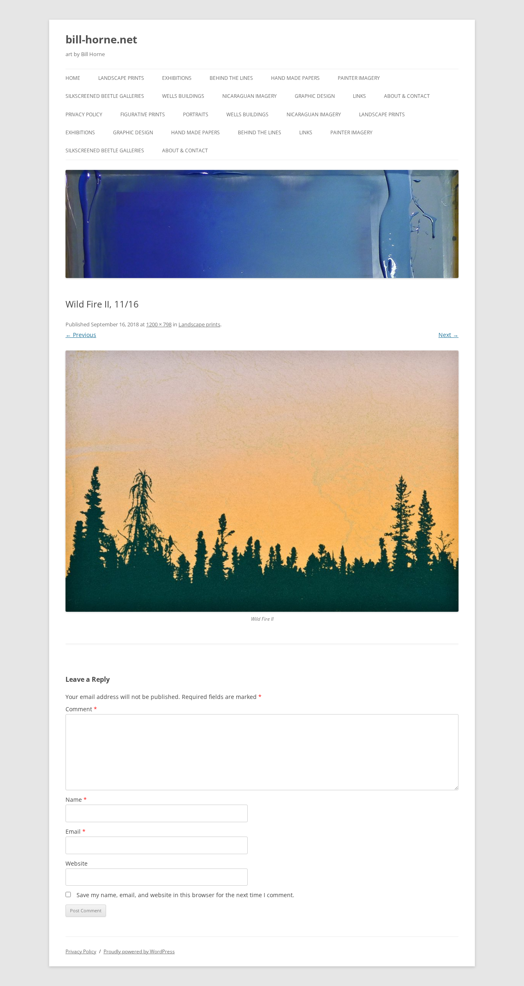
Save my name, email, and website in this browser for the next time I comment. (185, 895)
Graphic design (315, 96)
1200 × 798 (159, 324)
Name (76, 799)
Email (76, 831)
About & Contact (407, 96)
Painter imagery (359, 78)
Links (359, 96)
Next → (448, 335)
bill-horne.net (101, 39)
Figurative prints (142, 114)
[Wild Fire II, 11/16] (262, 481)
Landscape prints (121, 78)
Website (77, 863)
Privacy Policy (84, 114)
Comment (81, 709)
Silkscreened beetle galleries (105, 96)
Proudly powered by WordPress (139, 951)
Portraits (195, 114)
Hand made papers (295, 78)
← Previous (81, 335)
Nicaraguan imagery (249, 96)
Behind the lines (231, 78)
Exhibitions (177, 78)
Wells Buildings (183, 96)
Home (73, 78)
